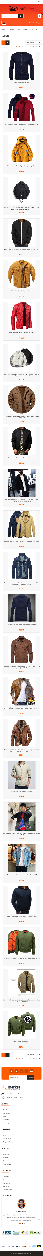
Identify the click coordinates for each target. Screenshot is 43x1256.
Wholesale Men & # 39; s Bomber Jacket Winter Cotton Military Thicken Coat (21, 416)
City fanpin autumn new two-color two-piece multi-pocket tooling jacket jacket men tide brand (22, 375)
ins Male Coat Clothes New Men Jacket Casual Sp (22, 624)
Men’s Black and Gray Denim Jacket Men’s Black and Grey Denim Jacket (21, 833)
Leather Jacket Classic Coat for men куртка (21, 332)
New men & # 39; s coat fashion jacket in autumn (22, 458)
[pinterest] (22, 1071)
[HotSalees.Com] (21, 9)
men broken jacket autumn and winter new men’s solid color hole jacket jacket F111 (22, 667)
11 (31, 46)
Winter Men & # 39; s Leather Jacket (21, 291)
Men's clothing (23, 29)
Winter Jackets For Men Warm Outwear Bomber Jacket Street (21, 249)
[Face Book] (12, 1071)
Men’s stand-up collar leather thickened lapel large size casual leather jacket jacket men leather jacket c (21, 750)
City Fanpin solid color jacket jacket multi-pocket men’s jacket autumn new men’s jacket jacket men (21, 208)
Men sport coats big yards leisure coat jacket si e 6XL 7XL (21, 124)
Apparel (11, 29)
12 (33, 46)
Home (3, 29)
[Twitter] (16, 1071)
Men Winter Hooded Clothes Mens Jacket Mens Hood (21, 916)
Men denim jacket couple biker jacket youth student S (22, 875)
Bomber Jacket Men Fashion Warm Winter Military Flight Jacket (22, 958)
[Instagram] (26, 1071)
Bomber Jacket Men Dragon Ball (22, 1041)
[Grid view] (4, 42)
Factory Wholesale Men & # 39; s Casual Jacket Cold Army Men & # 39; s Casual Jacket (21, 1000)
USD (38, 2)
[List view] (8, 42)
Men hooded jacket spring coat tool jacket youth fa (21, 166)
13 (36, 46)
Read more (9, 737)
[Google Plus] (32, 1071)
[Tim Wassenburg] (21, 1204)
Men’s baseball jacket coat (21, 82)
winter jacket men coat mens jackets (21, 791)
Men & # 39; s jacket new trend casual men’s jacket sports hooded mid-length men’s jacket (21, 500)
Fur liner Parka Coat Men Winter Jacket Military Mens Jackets (21, 541)
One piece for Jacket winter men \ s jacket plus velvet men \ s (21, 708)
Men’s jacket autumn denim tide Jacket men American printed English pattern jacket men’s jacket (21, 583)
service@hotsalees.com (13, 1094)
